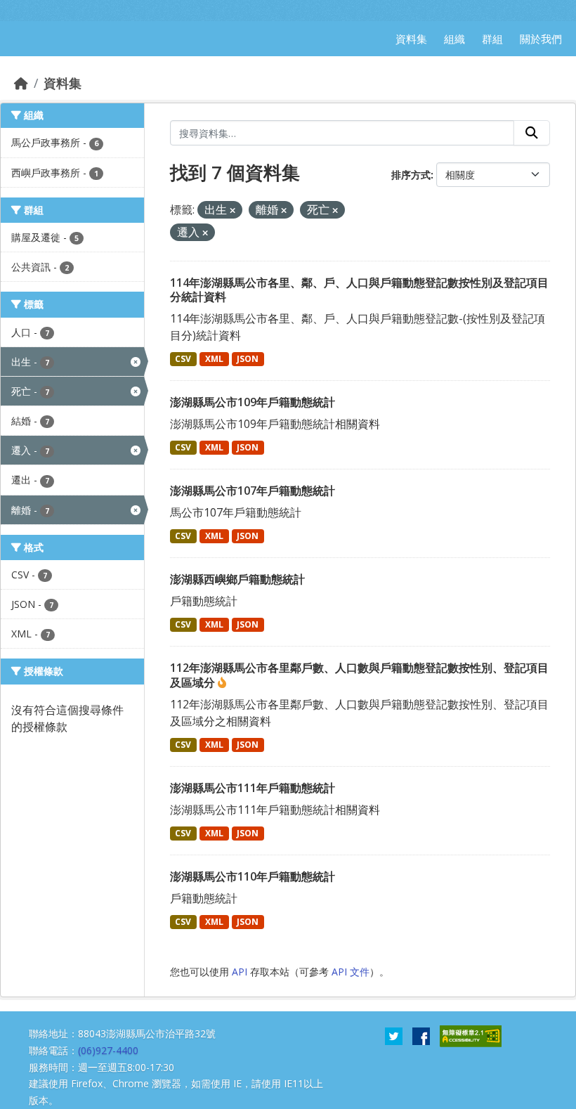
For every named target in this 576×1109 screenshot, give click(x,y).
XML (214, 359)
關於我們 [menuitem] (541, 39)
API (239, 971)
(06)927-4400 (108, 1050)
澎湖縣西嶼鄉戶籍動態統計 (237, 579)
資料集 (62, 82)
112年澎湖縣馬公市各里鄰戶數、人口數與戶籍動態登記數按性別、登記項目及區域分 (359, 675)
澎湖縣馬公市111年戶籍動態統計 (252, 788)
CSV (183, 359)
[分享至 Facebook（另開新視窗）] (421, 1035)
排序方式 (411, 174)
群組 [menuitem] (492, 39)
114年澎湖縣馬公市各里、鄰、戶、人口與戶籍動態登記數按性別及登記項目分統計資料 (359, 290)
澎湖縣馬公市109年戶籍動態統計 (252, 402)
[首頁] (21, 82)
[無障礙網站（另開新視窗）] (470, 1035)
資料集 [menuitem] (411, 39)
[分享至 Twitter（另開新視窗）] (393, 1035)
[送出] (531, 132)
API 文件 (350, 971)
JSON (247, 359)
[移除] (232, 210)
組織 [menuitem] (454, 39)
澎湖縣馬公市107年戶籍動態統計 (252, 490)
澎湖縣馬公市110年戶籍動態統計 (252, 876)
